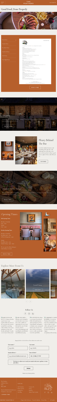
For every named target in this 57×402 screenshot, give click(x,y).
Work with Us (21, 388)
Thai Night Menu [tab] (6, 59)
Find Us (31, 390)
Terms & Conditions (36, 400)
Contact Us (31, 387)
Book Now (53, 2)
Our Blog (20, 392)
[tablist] (9, 50)
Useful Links (20, 383)
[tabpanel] (35, 63)
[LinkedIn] (33, 313)
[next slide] (30, 301)
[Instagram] (29, 313)
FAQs (30, 388)
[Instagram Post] (7, 325)
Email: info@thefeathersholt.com (8, 390)
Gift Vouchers (21, 387)
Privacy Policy (44, 400)
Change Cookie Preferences (26, 400)
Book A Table (7, 199)
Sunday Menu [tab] (5, 43)
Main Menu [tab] (4, 39)
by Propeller (52, 400)
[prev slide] (26, 301)
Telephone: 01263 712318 (6, 391)
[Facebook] (25, 313)
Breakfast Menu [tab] (5, 47)
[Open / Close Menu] (2, 2)
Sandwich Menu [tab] (5, 51)
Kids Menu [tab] (4, 55)
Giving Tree (20, 390)
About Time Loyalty (33, 392)
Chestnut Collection (6, 400)
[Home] (28, 2)
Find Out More (8, 126)
